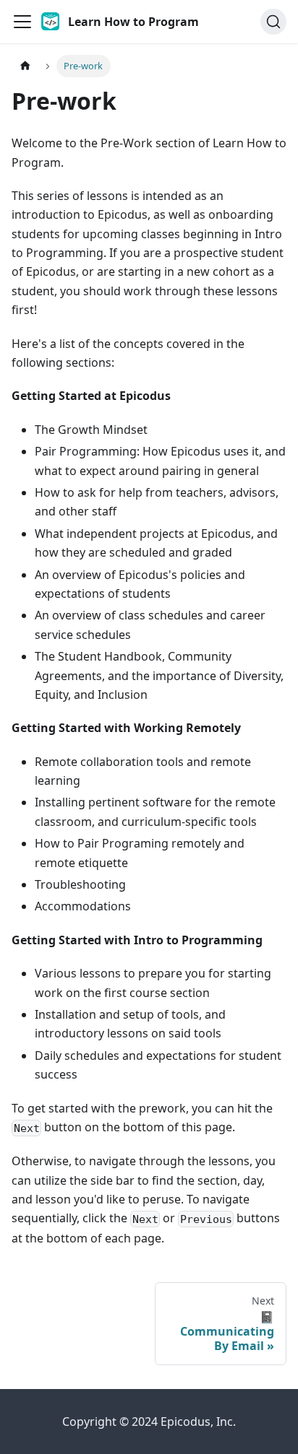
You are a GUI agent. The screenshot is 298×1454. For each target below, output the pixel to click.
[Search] (273, 22)
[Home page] (25, 66)
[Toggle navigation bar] (22, 21)
